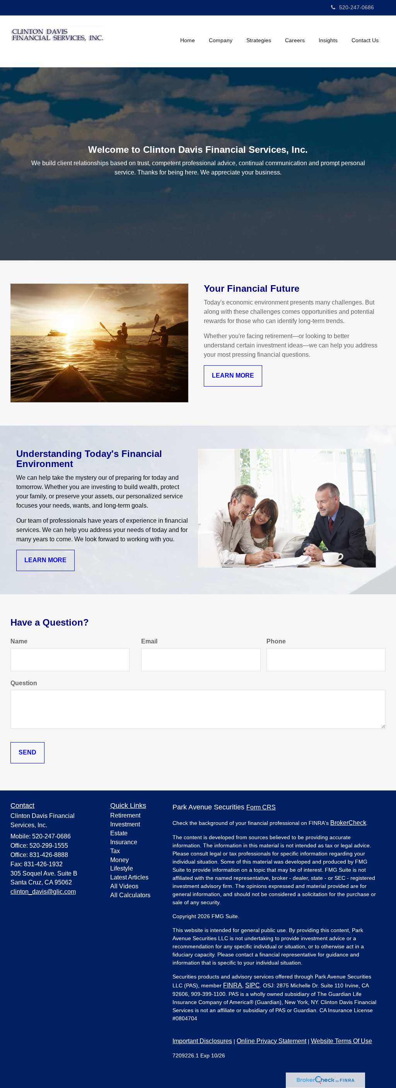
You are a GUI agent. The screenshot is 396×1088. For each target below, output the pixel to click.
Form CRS (261, 807)
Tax (115, 851)
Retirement (125, 815)
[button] (220, 40)
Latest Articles (129, 877)
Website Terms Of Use (341, 1041)
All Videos (124, 886)
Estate (119, 833)
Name (18, 641)
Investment (125, 824)
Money (119, 860)
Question (23, 683)
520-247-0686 (356, 7)
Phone (276, 641)
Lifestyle (121, 868)
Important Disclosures (202, 1041)
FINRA (232, 985)
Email (149, 641)
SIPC (252, 985)
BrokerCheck (348, 822)
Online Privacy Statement (271, 1041)
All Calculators (130, 895)
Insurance (123, 842)
